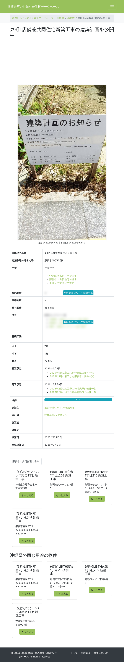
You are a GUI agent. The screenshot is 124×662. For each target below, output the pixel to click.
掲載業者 (85, 652)
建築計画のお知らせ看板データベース (33, 6)
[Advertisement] (62, 61)
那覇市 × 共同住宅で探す (63, 279)
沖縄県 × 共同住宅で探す (63, 275)
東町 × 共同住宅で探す (61, 282)
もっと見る (27, 495)
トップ (74, 652)
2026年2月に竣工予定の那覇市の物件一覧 (73, 392)
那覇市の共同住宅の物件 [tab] (25, 461)
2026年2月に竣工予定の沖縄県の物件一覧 (73, 388)
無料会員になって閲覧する (78, 292)
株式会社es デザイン (55, 415)
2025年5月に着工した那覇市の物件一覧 (72, 376)
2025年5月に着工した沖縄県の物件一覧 (72, 372)
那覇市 (71, 18)
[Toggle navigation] (112, 7)
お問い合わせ (101, 652)
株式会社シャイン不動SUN (59, 407)
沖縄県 (60, 18)
